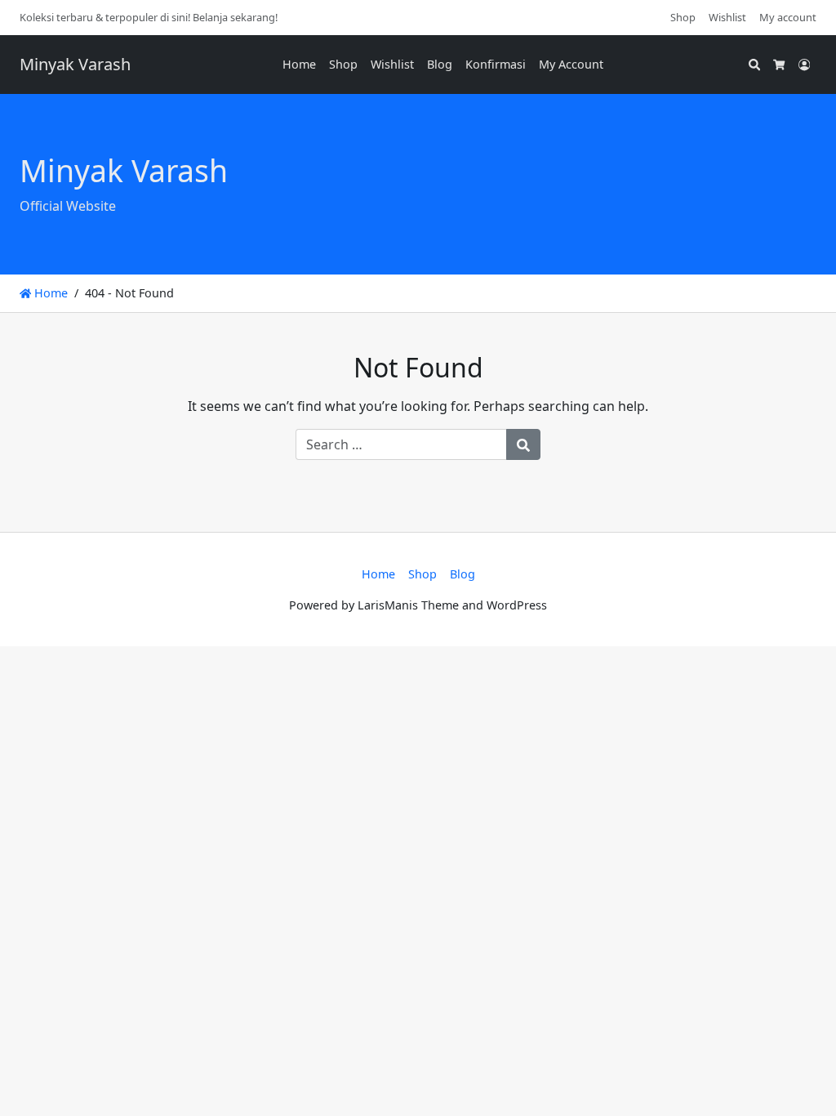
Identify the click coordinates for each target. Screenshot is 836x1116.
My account (787, 17)
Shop (683, 17)
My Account (571, 64)
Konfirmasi (495, 64)
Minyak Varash (75, 64)
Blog (439, 64)
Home (299, 64)
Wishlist (727, 17)
